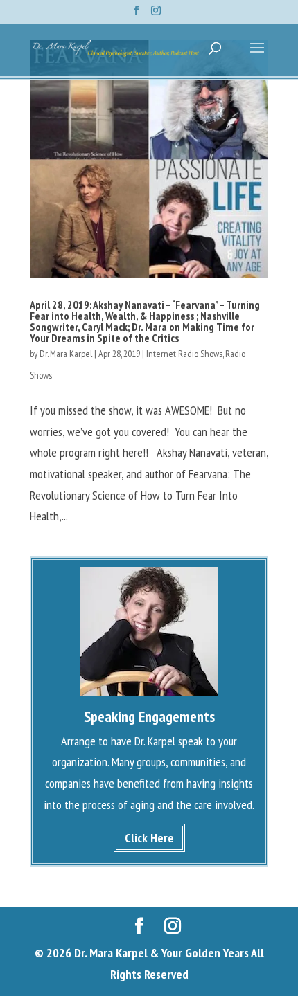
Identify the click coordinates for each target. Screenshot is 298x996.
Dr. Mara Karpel (66, 353)
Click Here (149, 838)
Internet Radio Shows (184, 353)
